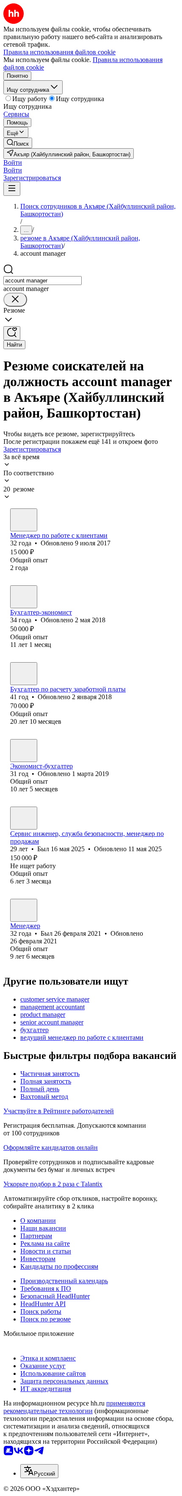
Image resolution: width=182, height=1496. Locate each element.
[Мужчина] (23, 596)
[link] (17, 143)
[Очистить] (15, 300)
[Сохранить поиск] (11, 333)
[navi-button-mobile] (11, 189)
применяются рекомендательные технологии (74, 1407)
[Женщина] (23, 519)
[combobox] (42, 280)
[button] (12, 162)
